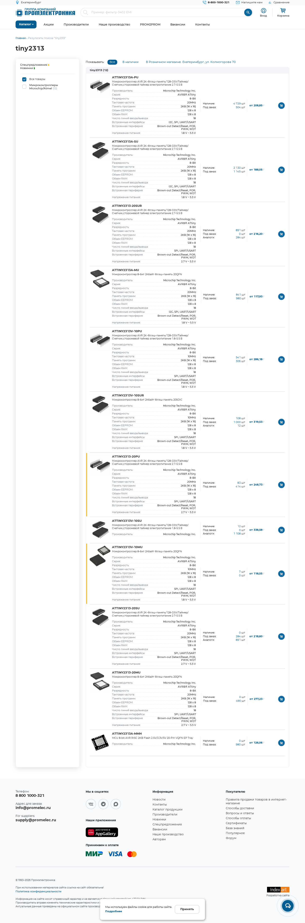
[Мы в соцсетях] (91, 804)
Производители (164, 814)
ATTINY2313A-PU (125, 77)
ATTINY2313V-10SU (127, 521)
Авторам (159, 839)
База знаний (235, 828)
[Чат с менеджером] (288, 906)
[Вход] (263, 10)
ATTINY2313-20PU (126, 456)
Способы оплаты (238, 818)
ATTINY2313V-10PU (127, 331)
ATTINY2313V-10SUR (128, 395)
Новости (159, 799)
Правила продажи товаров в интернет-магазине (256, 801)
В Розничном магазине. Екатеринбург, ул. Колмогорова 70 (191, 62)
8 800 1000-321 (30, 796)
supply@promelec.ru (36, 820)
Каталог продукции (167, 809)
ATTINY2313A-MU (125, 270)
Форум (231, 838)
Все (112, 62)
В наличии (130, 62)
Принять (187, 909)
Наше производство (168, 834)
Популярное (235, 833)
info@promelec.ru (33, 808)
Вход (263, 15)
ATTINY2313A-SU (125, 141)
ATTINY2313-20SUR (127, 206)
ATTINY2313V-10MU (127, 547)
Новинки (159, 819)
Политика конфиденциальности (38, 891)
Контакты (159, 804)
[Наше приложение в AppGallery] (118, 832)
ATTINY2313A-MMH (127, 733)
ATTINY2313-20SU (126, 608)
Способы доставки (240, 808)
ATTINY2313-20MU (126, 672)
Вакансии (159, 829)
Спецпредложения (167, 824)
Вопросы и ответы (240, 813)
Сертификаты (236, 823)
